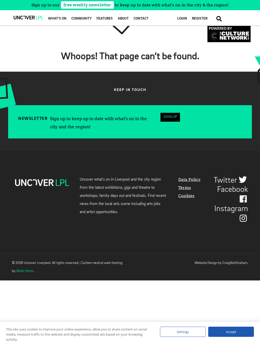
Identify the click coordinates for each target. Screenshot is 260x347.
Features (104, 19)
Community (81, 19)
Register (199, 19)
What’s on (57, 19)
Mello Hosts (25, 271)
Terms (184, 187)
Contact (141, 19)
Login (182, 19)
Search (217, 19)
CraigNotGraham (234, 263)
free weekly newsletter (87, 5)
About (123, 19)
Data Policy (189, 179)
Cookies (186, 195)
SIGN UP (170, 117)
